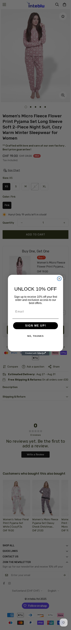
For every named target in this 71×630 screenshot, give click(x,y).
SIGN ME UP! (35, 325)
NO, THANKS (35, 336)
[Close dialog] (59, 279)
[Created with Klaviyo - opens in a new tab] (35, 353)
